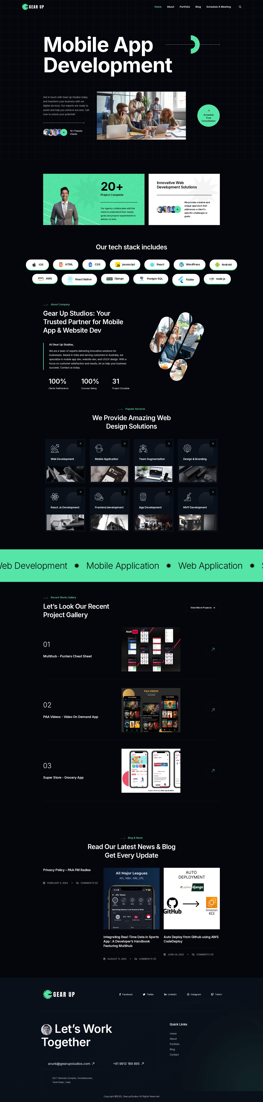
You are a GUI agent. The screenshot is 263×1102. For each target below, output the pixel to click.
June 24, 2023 (175, 954)
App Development (150, 507)
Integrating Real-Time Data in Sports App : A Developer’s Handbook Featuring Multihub (131, 941)
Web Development (62, 459)
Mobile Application (106, 459)
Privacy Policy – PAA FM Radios (67, 870)
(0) (89, 883)
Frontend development (109, 507)
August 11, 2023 (116, 959)
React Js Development (65, 507)
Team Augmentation (152, 459)
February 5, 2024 (57, 883)
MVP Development (195, 507)
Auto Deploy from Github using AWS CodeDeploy (191, 939)
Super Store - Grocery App (63, 777)
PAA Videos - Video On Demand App (70, 717)
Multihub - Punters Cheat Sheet (67, 656)
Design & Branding (195, 459)
